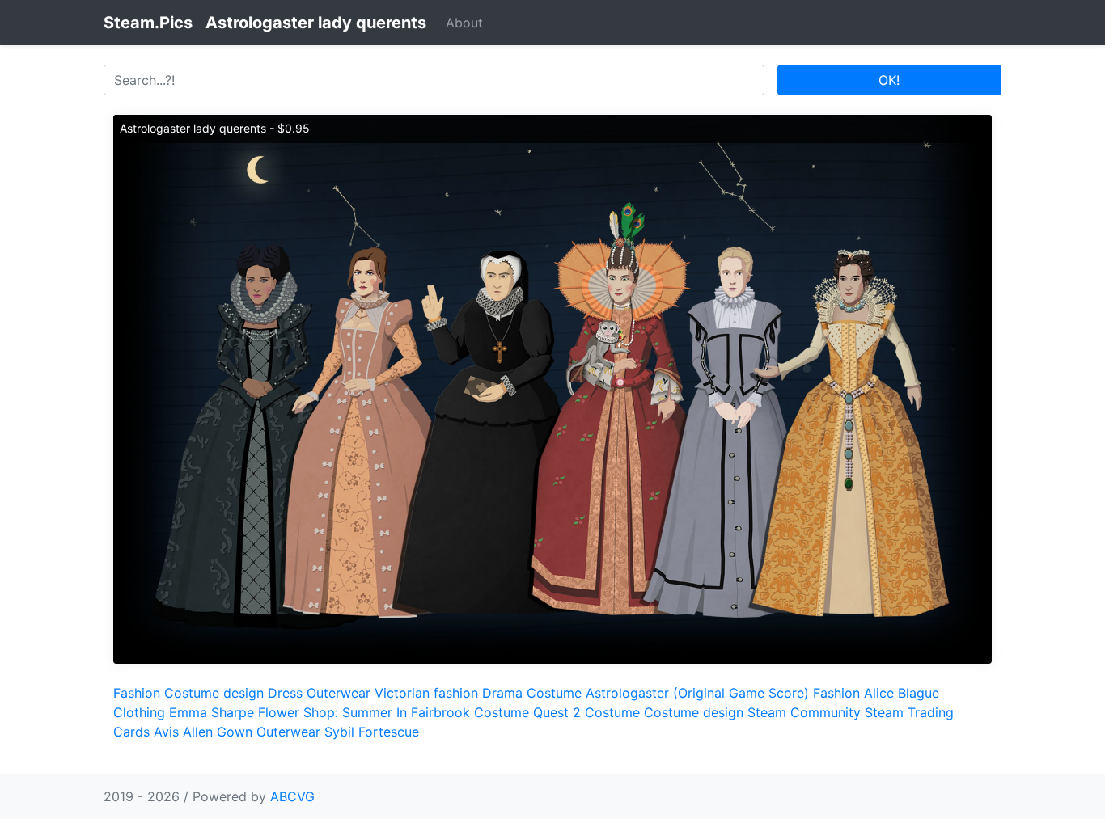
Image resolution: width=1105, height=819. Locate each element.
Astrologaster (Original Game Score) (697, 693)
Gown (234, 732)
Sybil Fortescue (371, 732)
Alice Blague (901, 693)
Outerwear (338, 693)
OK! (889, 80)
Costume (554, 693)
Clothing (139, 712)
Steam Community (804, 712)
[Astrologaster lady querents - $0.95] (552, 388)
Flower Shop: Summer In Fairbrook (364, 712)
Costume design (214, 693)
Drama (502, 693)
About (464, 23)
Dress (285, 693)
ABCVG (292, 796)
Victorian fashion (426, 693)
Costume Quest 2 (527, 712)
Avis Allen (183, 732)
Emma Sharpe (211, 712)
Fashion (136, 693)
